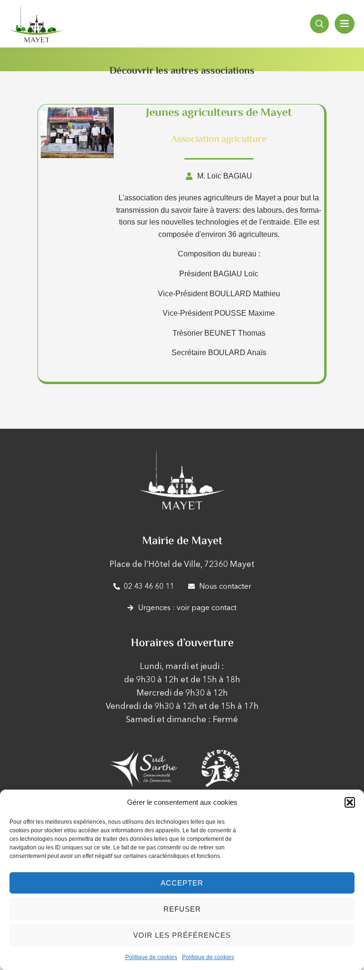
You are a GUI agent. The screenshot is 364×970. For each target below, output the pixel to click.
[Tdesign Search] (319, 23)
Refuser (182, 909)
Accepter (182, 883)
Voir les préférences (182, 935)
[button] (350, 802)
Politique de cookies (151, 957)
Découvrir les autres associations (182, 71)
